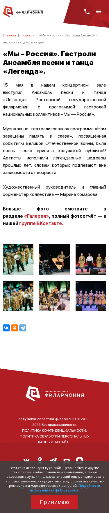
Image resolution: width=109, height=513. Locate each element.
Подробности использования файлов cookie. (65, 487)
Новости (28, 35)
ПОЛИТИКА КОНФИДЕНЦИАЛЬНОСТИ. (54, 430)
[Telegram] (22, 327)
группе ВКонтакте (40, 223)
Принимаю (54, 501)
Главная (9, 35)
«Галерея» (36, 216)
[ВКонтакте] (6, 327)
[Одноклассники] (14, 327)
